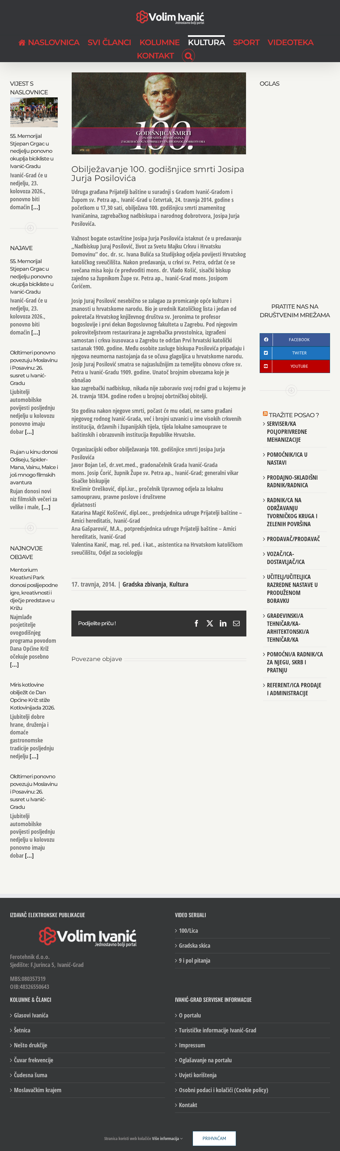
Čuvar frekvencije (33, 1060)
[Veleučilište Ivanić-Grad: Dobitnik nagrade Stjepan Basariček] (217, 681)
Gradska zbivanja (144, 584)
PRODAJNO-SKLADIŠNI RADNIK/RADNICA (292, 481)
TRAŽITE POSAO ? (294, 415)
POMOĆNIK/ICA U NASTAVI (287, 458)
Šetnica (22, 1030)
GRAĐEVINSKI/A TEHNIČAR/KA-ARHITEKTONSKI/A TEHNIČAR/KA (288, 627)
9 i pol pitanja (194, 960)
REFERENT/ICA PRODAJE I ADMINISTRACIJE (294, 689)
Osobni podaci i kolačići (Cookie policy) (223, 1090)
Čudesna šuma (30, 1075)
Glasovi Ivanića (31, 1015)
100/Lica (188, 930)
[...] (35, 207)
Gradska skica (194, 945)
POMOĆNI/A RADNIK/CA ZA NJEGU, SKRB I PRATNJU (295, 662)
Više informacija (166, 1138)
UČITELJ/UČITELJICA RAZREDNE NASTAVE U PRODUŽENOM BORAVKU (292, 589)
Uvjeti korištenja (197, 1075)
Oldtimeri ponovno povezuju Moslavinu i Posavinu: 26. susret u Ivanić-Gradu (33, 367)
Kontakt (188, 1105)
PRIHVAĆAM (214, 1138)
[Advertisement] (295, 188)
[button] (188, 55)
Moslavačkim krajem (37, 1090)
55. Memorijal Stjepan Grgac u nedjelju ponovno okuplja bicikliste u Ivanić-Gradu (31, 151)
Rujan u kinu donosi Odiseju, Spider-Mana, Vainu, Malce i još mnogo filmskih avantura (34, 467)
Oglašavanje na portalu (205, 1060)
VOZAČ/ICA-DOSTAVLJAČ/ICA (286, 558)
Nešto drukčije (30, 1045)
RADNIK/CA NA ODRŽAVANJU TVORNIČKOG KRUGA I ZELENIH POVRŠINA (292, 512)
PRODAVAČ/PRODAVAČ (293, 539)
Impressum (192, 1045)
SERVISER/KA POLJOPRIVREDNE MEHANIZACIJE (287, 431)
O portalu (190, 1015)
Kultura (178, 584)
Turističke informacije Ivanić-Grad (217, 1030)
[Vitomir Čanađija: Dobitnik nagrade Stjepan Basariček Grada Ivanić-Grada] (100, 681)
